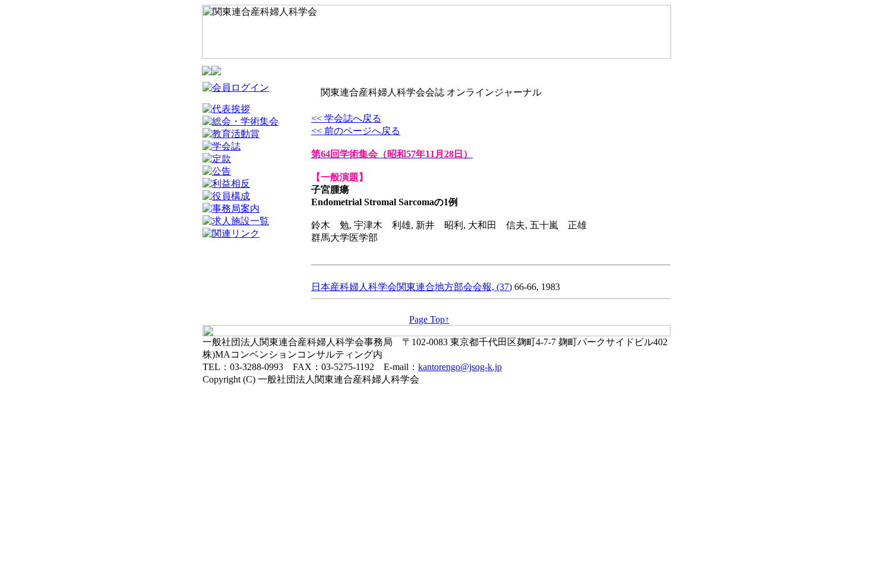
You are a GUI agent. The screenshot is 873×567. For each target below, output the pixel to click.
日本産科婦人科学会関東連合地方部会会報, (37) (411, 287)
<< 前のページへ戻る (355, 131)
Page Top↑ (429, 319)
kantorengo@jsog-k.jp (460, 367)
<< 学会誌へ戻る (346, 118)
